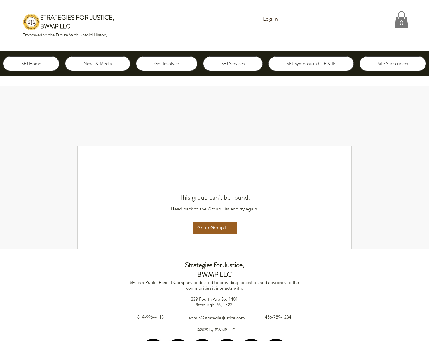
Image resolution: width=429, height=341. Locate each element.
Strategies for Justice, (214, 265)
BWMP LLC (55, 26)
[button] (401, 19)
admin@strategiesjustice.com (217, 318)
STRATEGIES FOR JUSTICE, (77, 17)
